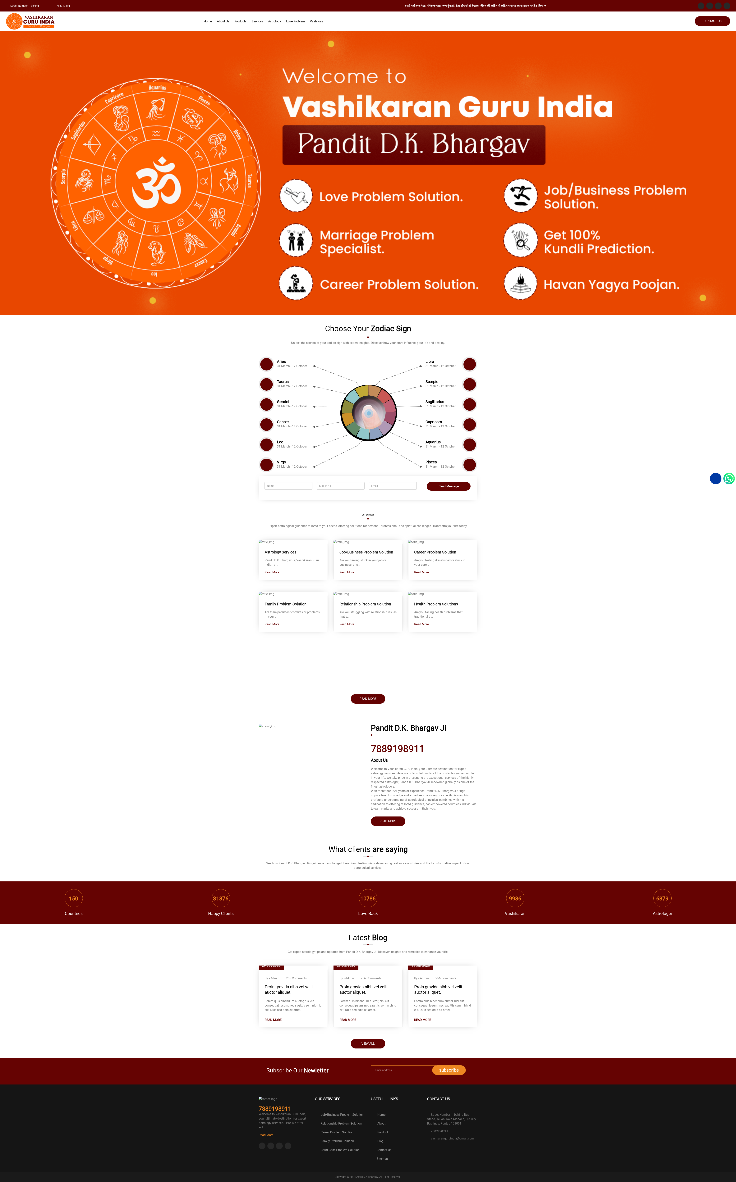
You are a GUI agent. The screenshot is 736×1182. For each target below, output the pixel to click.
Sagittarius (435, 402)
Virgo (281, 462)
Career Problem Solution (435, 552)
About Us (223, 21)
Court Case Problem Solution (340, 1150)
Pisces (431, 462)
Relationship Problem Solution (365, 604)
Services (257, 21)
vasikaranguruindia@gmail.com (452, 1138)
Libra (430, 361)
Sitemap (382, 1159)
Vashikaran (317, 21)
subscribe (449, 1070)
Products (240, 21)
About (381, 1123)
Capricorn (434, 422)
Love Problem (295, 21)
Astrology (274, 21)
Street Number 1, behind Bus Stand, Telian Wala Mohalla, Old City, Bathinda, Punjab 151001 (451, 1119)
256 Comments (296, 978)
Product (382, 1132)
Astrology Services (280, 552)
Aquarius (433, 442)
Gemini (283, 402)
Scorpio (432, 382)
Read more (368, 699)
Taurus (283, 382)
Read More (272, 572)
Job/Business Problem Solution (366, 552)
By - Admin (272, 978)
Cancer (283, 422)
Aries (281, 361)
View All (368, 1043)
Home (208, 21)
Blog (380, 1141)
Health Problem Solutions (436, 604)
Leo (280, 442)
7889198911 (439, 1131)
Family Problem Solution (285, 604)
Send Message (449, 486)
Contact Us (712, 21)
